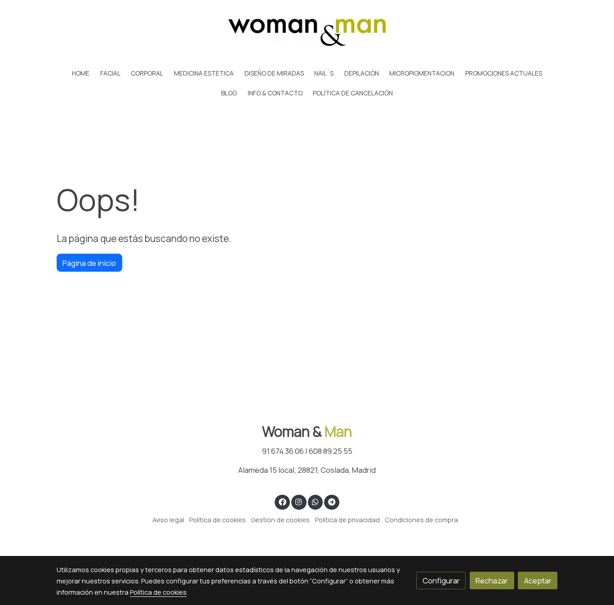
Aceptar (538, 580)
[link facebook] (282, 501)
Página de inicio (89, 263)
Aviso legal (168, 519)
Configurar (441, 580)
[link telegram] (332, 501)
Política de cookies (217, 519)
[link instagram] (299, 501)
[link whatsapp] (315, 501)
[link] (307, 32)
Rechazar (492, 580)
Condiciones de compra (421, 519)
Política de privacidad (347, 519)
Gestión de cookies (280, 519)
